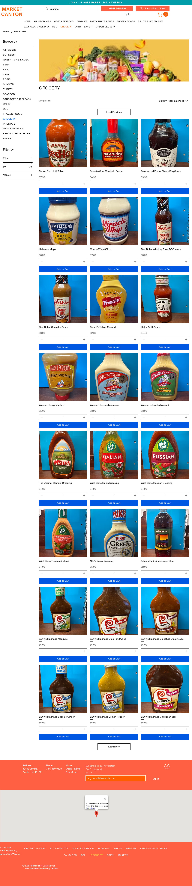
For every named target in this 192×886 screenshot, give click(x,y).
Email (89, 772)
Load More (114, 746)
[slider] (4, 162)
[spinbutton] (63, 183)
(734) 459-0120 (53, 768)
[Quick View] (63, 143)
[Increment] (84, 183)
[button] (163, 14)
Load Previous (114, 112)
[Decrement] (41, 183)
